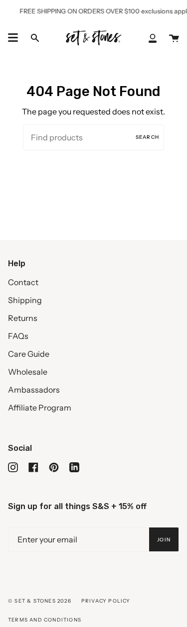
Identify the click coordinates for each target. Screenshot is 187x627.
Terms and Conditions (44, 620)
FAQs (18, 336)
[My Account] (152, 37)
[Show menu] (12, 38)
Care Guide (28, 354)
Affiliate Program (39, 408)
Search (147, 137)
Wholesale (27, 372)
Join (164, 539)
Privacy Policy (106, 601)
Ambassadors (34, 390)
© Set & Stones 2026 (39, 601)
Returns (22, 318)
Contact (23, 282)
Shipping (25, 300)
